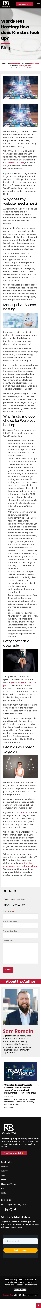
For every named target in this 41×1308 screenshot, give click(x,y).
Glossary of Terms (8, 1184)
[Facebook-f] (15, 1209)
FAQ (2, 1188)
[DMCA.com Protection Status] (20, 1290)
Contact (4, 1193)
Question (8, 941)
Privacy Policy (11, 1279)
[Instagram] (10, 1209)
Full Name (8, 912)
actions (23, 812)
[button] (5, 891)
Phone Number (11, 931)
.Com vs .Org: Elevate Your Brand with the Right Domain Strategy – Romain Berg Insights (19, 1088)
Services (4, 1166)
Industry (4, 1171)
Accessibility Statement (26, 1285)
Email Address (10, 921)
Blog (3, 1175)
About (3, 1180)
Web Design (34, 64)
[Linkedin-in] (6, 1209)
